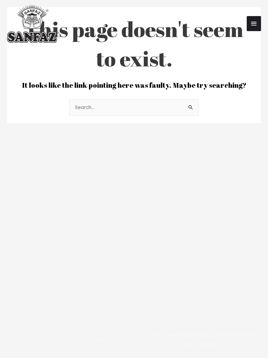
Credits (99, 339)
